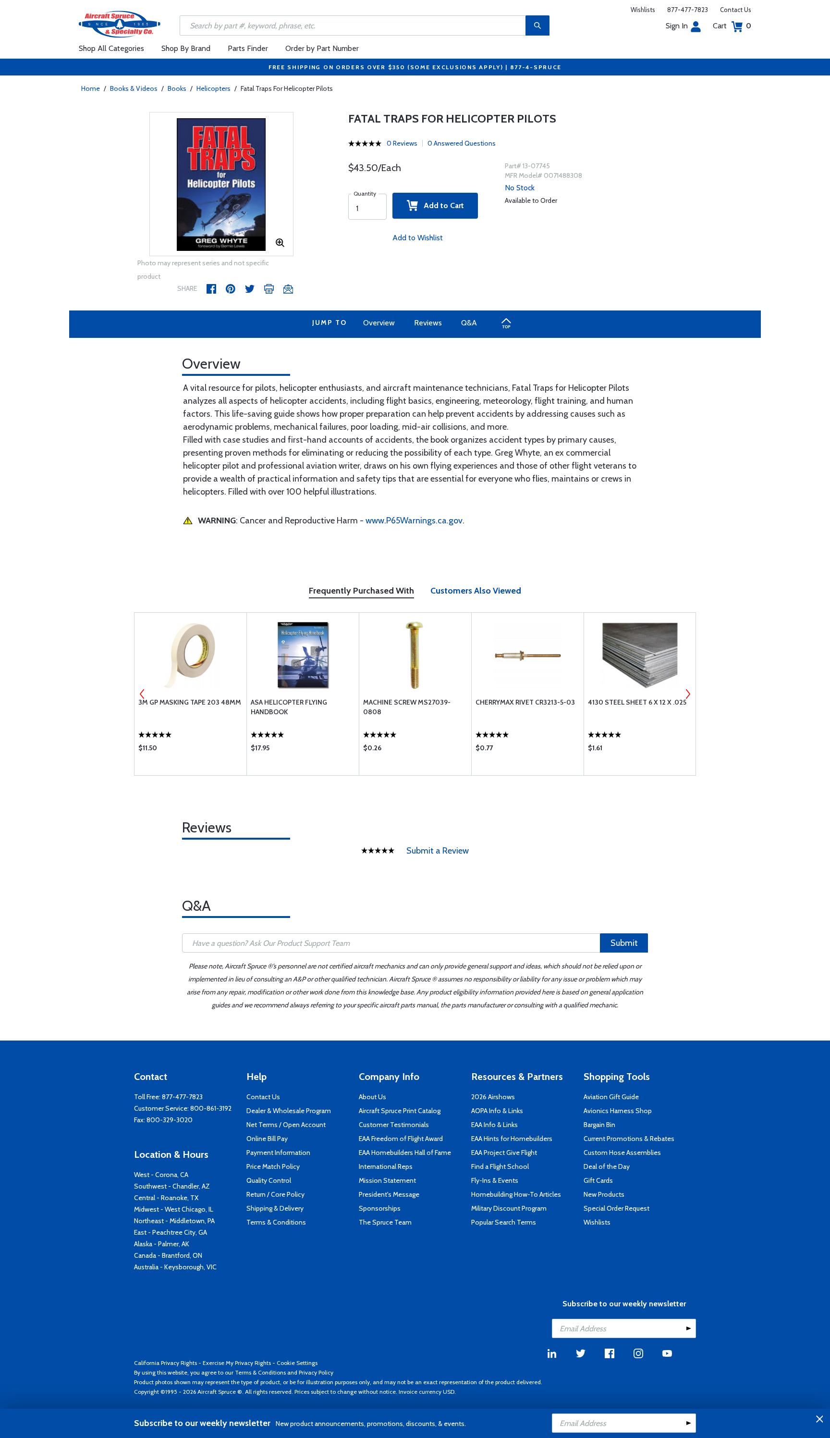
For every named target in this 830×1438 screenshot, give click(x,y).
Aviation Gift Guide (611, 1096)
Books (177, 88)
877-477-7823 (687, 9)
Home (90, 88)
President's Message (389, 1194)
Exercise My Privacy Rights (237, 1362)
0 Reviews (402, 143)
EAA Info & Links (494, 1124)
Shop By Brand (185, 48)
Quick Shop (190, 750)
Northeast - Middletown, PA (174, 1220)
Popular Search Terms (503, 1222)
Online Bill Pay (267, 1138)
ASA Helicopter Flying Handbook (289, 707)
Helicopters (213, 88)
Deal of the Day (607, 1166)
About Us (372, 1096)
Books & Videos (134, 88)
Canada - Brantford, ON (168, 1255)
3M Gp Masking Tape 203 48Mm (189, 702)
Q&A (469, 322)
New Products (604, 1194)
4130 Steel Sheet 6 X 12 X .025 (637, 702)
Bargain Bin (599, 1124)
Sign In (677, 25)
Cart (732, 25)
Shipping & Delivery (275, 1208)
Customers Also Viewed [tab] (475, 590)
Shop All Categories (111, 48)
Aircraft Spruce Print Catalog (399, 1110)
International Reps (386, 1166)
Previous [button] (142, 694)
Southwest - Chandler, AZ (172, 1186)
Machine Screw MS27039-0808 (407, 707)
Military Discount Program (509, 1208)
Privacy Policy (316, 1372)
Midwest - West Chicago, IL (173, 1209)
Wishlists (643, 9)
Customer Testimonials (394, 1124)
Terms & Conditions (276, 1222)
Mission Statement (387, 1180)
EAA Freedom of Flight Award (401, 1138)
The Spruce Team (385, 1222)
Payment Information (278, 1152)
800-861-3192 (211, 1108)
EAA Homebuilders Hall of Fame (405, 1152)
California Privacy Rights (165, 1362)
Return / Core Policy (275, 1194)
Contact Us (735, 9)
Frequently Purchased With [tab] (361, 590)
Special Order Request (616, 1208)
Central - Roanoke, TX (166, 1197)
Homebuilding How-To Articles (516, 1194)
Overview (379, 322)
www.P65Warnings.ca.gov (414, 520)
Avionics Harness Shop (618, 1110)
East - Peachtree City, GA (170, 1232)
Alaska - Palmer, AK (161, 1244)
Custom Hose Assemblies (622, 1152)
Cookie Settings (297, 1362)
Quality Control (268, 1180)
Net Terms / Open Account (286, 1124)
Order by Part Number (322, 48)
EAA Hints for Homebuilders (511, 1138)
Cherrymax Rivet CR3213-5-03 (525, 702)
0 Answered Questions (461, 143)
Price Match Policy (273, 1166)
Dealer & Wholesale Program (288, 1110)
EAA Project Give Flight (504, 1152)
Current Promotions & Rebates (629, 1138)
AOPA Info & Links (497, 1110)
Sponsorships (380, 1208)
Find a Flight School (500, 1166)
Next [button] (688, 694)
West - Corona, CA (161, 1174)
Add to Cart (441, 205)
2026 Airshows (493, 1096)
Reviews (428, 322)
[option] (221, 184)
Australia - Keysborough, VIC (175, 1267)
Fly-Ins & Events (494, 1180)
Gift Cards (598, 1180)
